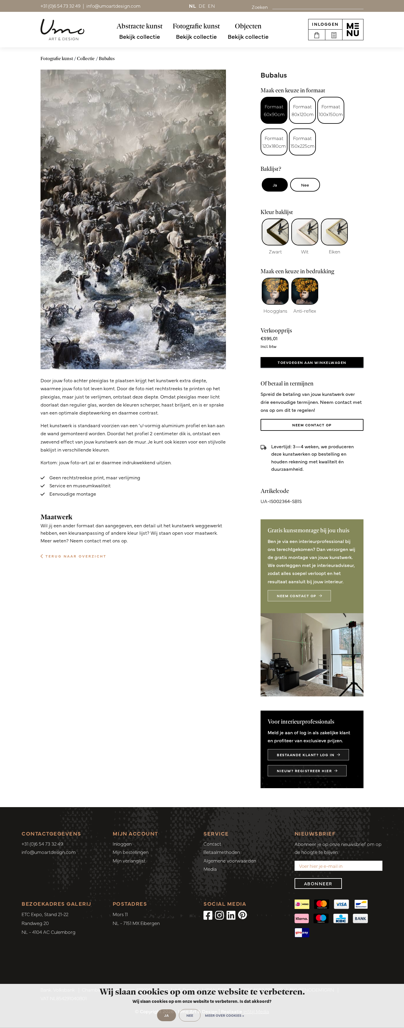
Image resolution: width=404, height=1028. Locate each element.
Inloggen (325, 24)
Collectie (86, 58)
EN (211, 5)
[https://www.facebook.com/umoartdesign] (207, 914)
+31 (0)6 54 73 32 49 (42, 843)
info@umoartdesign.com (49, 852)
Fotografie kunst (196, 26)
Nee (305, 185)
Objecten (248, 26)
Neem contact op (312, 425)
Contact (212, 843)
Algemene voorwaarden (229, 860)
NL (192, 5)
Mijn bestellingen (130, 852)
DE (202, 5)
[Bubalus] (133, 220)
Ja (275, 185)
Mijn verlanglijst (129, 860)
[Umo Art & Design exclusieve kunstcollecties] (62, 29)
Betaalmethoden (221, 852)
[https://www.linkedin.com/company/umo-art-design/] (231, 914)
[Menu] (353, 29)
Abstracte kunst (140, 26)
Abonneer (318, 883)
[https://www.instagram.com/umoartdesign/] (219, 914)
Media (210, 868)
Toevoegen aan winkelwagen (312, 362)
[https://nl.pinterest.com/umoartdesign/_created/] (242, 914)
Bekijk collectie (139, 36)
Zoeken (260, 7)
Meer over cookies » (224, 1015)
